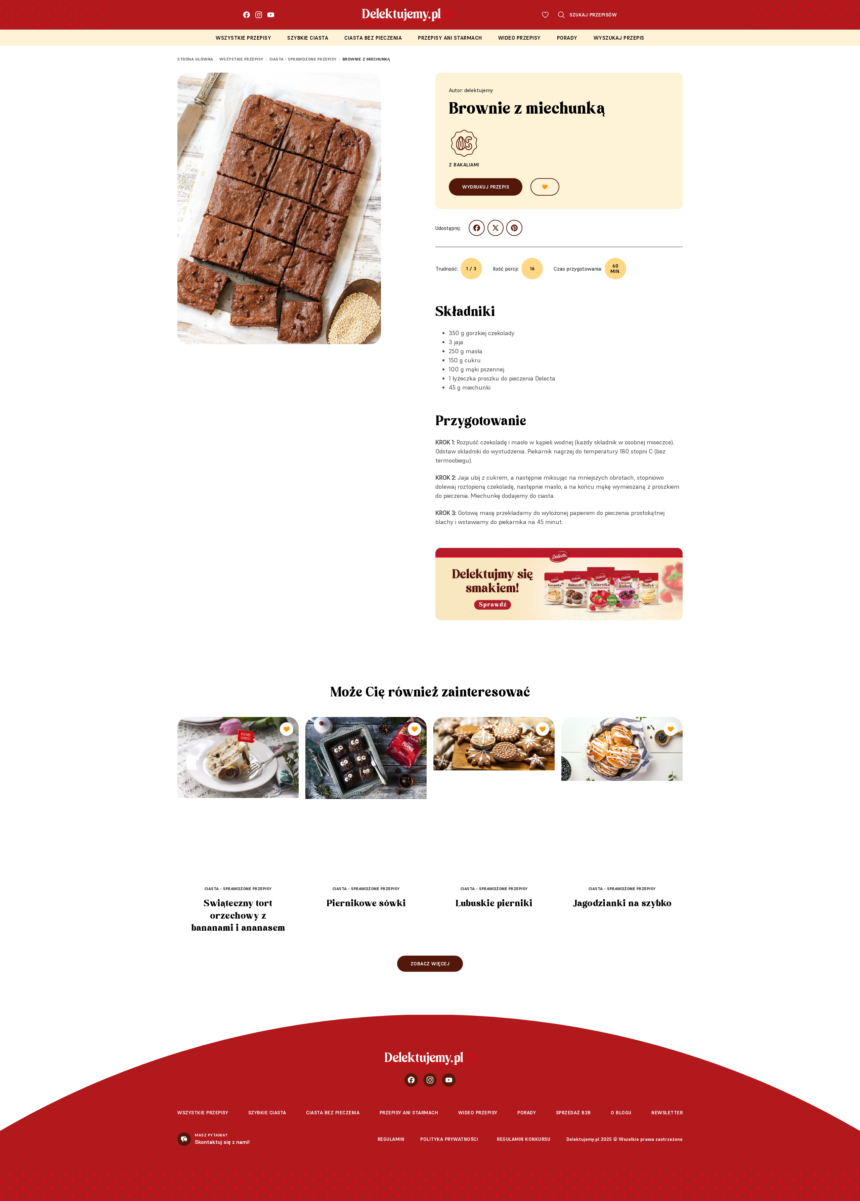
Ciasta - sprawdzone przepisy (303, 59)
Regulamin (391, 1139)
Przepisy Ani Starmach (450, 38)
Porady (567, 38)
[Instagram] (258, 14)
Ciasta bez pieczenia (373, 38)
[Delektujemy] (430, 1058)
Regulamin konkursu (523, 1139)
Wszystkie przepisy (243, 38)
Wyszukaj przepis (619, 38)
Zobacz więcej (430, 964)
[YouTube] (270, 14)
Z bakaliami (464, 165)
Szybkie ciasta (307, 38)
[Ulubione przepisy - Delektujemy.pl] (545, 15)
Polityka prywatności (449, 1139)
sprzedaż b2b (573, 1113)
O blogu (621, 1113)
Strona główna (195, 59)
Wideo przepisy (519, 38)
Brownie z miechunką (366, 59)
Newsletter (667, 1113)
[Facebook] (246, 14)
